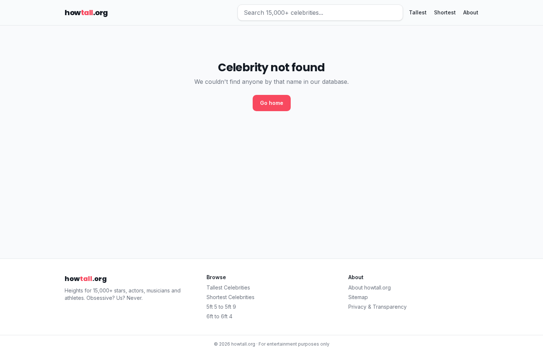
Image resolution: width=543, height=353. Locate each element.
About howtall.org (369, 287)
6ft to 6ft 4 (219, 316)
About (470, 12)
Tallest (418, 12)
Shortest (445, 12)
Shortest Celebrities (230, 297)
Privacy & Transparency (377, 307)
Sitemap (358, 297)
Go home (271, 103)
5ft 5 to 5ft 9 (221, 307)
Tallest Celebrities (228, 287)
